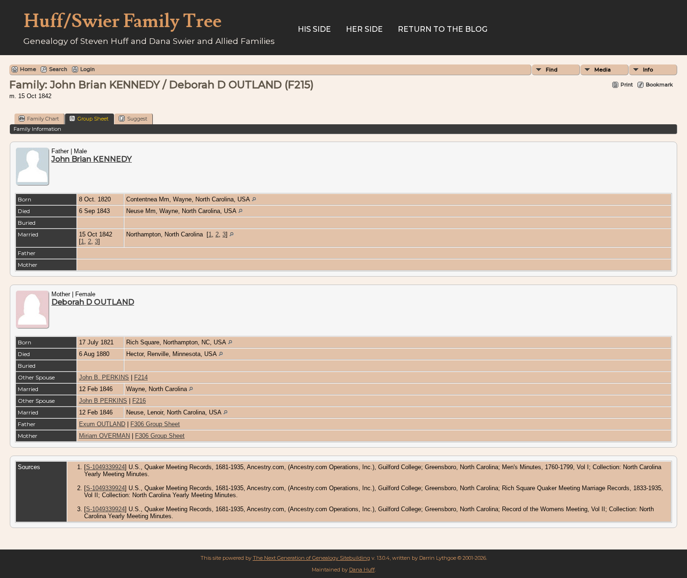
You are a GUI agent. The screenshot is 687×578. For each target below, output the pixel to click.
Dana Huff (362, 569)
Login (87, 69)
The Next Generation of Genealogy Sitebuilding (311, 558)
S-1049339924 (105, 467)
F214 (141, 377)
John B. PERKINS (104, 377)
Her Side (364, 29)
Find (552, 69)
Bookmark (659, 84)
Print (627, 84)
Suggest (137, 118)
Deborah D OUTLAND (92, 302)
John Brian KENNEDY (91, 159)
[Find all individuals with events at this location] (254, 199)
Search (58, 69)
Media (602, 69)
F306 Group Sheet (155, 424)
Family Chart (43, 118)
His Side (314, 29)
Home (28, 69)
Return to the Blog (442, 29)
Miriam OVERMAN (104, 435)
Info (648, 69)
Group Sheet (93, 118)
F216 (139, 400)
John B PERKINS (103, 400)
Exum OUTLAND (102, 424)
